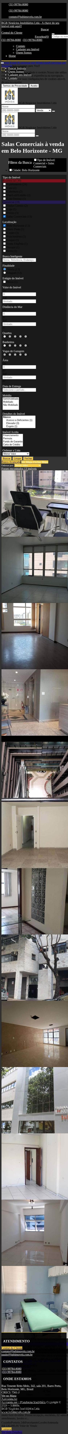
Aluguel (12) (14, 272)
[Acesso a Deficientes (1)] (19, 420)
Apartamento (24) (17, 184)
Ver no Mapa (8, 1395)
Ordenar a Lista (11, 450)
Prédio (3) (12, 212)
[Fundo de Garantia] (13, 441)
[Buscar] (53, 33)
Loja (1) (11, 209)
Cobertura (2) (14, 191)
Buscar (6, 458)
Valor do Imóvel (12, 287)
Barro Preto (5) (15, 229)
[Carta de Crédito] (13, 444)
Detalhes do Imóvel (14, 413)
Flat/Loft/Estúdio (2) (18, 195)
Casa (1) (12, 187)
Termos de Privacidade (15, 85)
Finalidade (9, 265)
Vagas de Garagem (13, 351)
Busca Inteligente (12, 256)
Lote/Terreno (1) (16, 198)
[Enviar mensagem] (53, 111)
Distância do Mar (12, 306)
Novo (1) (12, 281)
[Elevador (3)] (19, 423)
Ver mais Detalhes (11, 1432)
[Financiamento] (13, 435)
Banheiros (8, 342)
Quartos (7, 333)
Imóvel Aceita (10, 432)
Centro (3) (13, 232)
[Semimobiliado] (11, 398)
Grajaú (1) (13, 240)
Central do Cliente (11, 1348)
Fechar (28, 458)
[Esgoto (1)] (19, 426)
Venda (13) (13, 269)
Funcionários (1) (16, 236)
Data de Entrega (12, 386)
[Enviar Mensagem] (37, 135)
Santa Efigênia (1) (17, 243)
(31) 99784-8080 (18, 4)
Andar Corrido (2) (17, 205)
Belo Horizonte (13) (18, 225)
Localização (9, 222)
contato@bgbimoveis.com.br (25, 16)
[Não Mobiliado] (11, 405)
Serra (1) (12, 250)
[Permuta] (13, 438)
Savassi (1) (13, 247)
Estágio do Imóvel (13, 278)
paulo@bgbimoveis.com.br (16, 1354)
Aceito (34, 85)
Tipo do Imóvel (11, 177)
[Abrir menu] (2, 62)
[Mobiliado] (11, 402)
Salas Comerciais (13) (19, 216)
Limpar (17, 458)
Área (5, 360)
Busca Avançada (10, 462)
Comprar (6, 1429)
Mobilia (7, 395)
